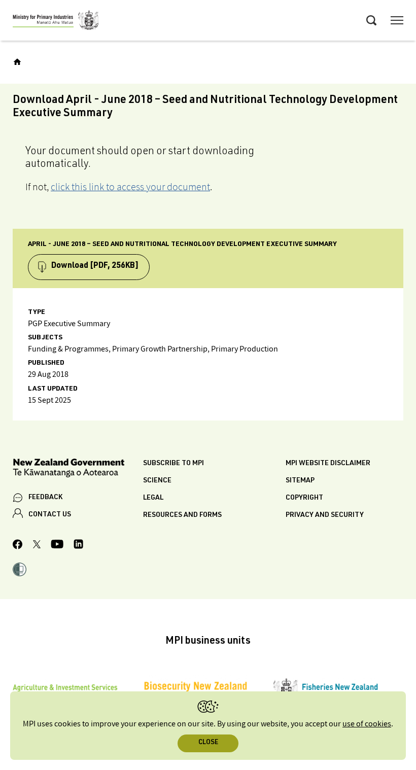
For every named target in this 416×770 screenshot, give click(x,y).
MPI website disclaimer (328, 463)
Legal (153, 498)
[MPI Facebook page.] (18, 545)
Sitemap (300, 480)
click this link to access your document (130, 187)
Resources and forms (182, 515)
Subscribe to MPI (173, 463)
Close (208, 743)
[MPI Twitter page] (37, 545)
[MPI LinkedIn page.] (78, 545)
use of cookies (366, 724)
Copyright (304, 498)
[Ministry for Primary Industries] (56, 21)
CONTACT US (49, 514)
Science (157, 480)
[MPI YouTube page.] (57, 545)
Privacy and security (325, 515)
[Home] (17, 61)
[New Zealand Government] (78, 469)
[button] (19, 571)
